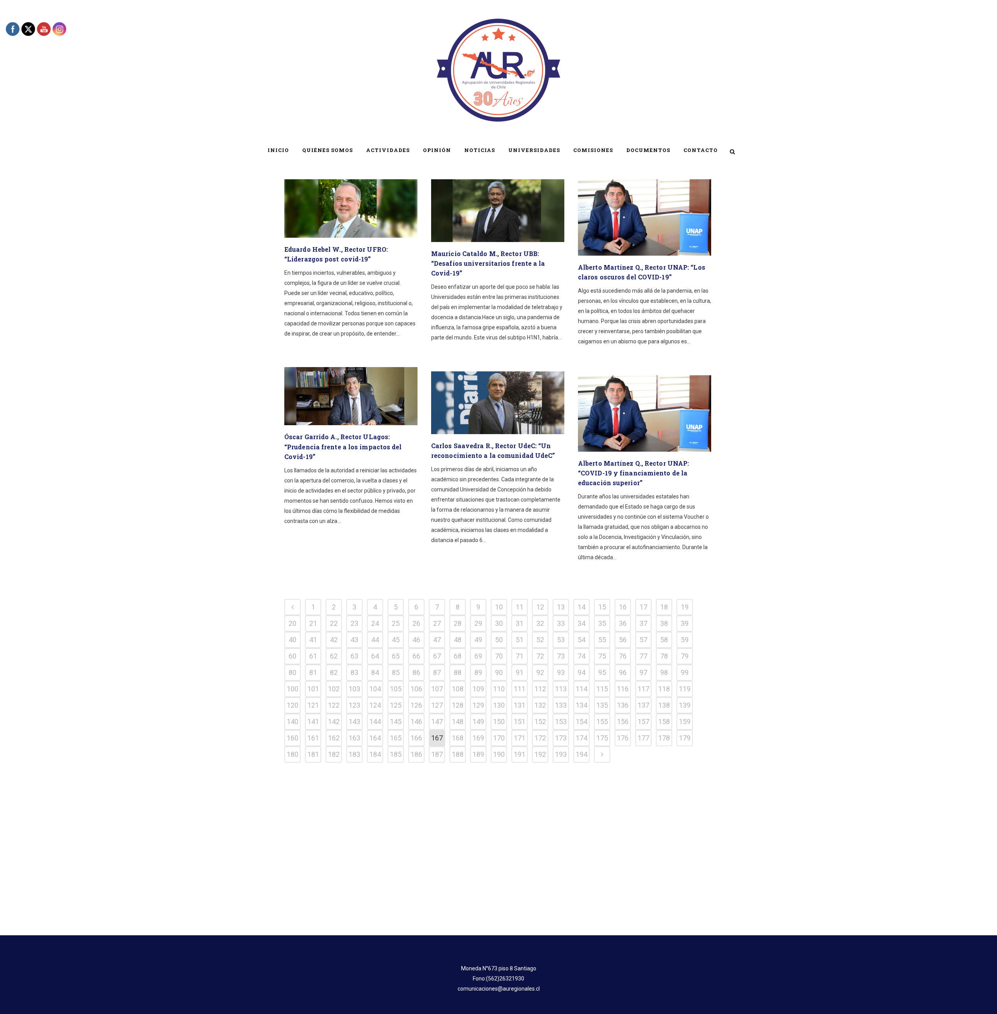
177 (643, 738)
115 (602, 689)
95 (602, 672)
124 (375, 705)
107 (437, 689)
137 (643, 705)
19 (685, 607)
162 (334, 738)
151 (519, 721)
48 (458, 640)
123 (354, 705)
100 (292, 689)
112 (540, 689)
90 (499, 672)
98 (664, 672)
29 (478, 623)
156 (623, 721)
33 (561, 623)
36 (623, 623)
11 (519, 607)
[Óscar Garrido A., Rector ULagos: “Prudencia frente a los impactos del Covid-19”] (350, 396)
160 (292, 738)
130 (499, 705)
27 (437, 623)
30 (499, 623)
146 (416, 721)
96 (623, 672)
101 (313, 689)
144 (375, 721)
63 (354, 656)
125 (396, 705)
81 (313, 672)
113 (561, 689)
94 (581, 672)
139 (685, 705)
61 (313, 656)
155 (602, 721)
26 (416, 623)
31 (519, 623)
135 (602, 705)
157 (643, 721)
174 (581, 738)
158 (664, 721)
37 (643, 623)
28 (458, 623)
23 (354, 623)
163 (354, 738)
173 (561, 738)
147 (437, 721)
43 (354, 640)
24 (375, 623)
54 (581, 640)
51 (519, 640)
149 (478, 721)
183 (354, 754)
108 (457, 689)
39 (685, 623)
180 (292, 754)
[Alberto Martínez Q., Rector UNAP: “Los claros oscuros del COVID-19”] (644, 217)
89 (478, 672)
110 (499, 689)
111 (519, 689)
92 (540, 672)
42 (334, 640)
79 (685, 656)
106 (416, 689)
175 (602, 738)
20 (292, 623)
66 (416, 656)
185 (396, 754)
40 (292, 640)
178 (664, 738)
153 (561, 721)
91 (519, 672)
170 (499, 738)
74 (581, 656)
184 (375, 754)
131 (519, 705)
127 (437, 705)
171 (519, 738)
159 (685, 721)
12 (540, 607)
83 (354, 672)
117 (643, 689)
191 (519, 754)
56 (623, 640)
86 (416, 672)
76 (623, 656)
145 (396, 721)
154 (581, 721)
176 (623, 738)
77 (643, 656)
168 (457, 738)
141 (313, 721)
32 (540, 623)
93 (561, 672)
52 (540, 640)
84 (375, 672)
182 (334, 754)
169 (478, 738)
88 (458, 672)
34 (581, 623)
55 (602, 640)
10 (499, 607)
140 (292, 721)
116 (623, 689)
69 (478, 656)
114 (581, 689)
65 (396, 656)
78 (664, 656)
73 (561, 656)
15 (602, 607)
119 (685, 689)
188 (457, 754)
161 (313, 738)
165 (396, 738)
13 (561, 607)
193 (561, 754)
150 (499, 721)
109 (478, 689)
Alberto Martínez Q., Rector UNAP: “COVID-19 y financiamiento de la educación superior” (633, 473)
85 (396, 672)
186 (416, 754)
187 (437, 754)
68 (458, 656)
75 (602, 656)
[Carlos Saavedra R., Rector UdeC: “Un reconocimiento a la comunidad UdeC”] (497, 402)
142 (334, 721)
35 (602, 623)
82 (334, 672)
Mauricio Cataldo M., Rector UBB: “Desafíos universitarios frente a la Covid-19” (488, 263)
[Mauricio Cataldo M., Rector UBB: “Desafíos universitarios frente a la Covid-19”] (497, 210)
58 (664, 640)
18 (664, 607)
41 (313, 640)
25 (396, 623)
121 (313, 705)
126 (416, 705)
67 (437, 656)
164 (375, 738)
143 (354, 721)
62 (334, 656)
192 (540, 754)
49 (478, 640)
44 (375, 640)
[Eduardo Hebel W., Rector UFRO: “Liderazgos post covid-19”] (350, 208)
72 (540, 656)
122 (334, 705)
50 (499, 640)
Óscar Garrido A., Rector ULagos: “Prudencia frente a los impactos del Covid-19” (343, 446)
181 (313, 754)
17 (643, 607)
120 (292, 705)
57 (643, 640)
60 (292, 656)
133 (561, 705)
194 (581, 754)
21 (313, 623)
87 (437, 672)
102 (334, 689)
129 (478, 705)
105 (396, 689)
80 (292, 672)
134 (581, 705)
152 (540, 721)
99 (685, 672)
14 (581, 607)
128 (457, 705)
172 (540, 738)
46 (416, 640)
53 (561, 640)
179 (685, 738)
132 (540, 705)
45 (396, 640)
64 (375, 656)
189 (478, 754)
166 (416, 738)
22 (334, 623)
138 (664, 705)
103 (354, 689)
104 (375, 689)
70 (499, 656)
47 (437, 640)
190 (499, 754)
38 (664, 623)
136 (623, 705)
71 (519, 656)
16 (623, 607)
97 (643, 672)
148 (457, 721)
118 (664, 689)
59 (685, 640)
